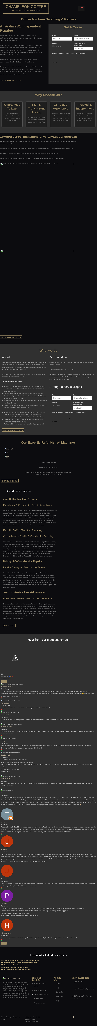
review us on (5, 679)
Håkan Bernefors (6, 933)
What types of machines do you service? (14, 967)
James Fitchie (5, 879)
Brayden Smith (5, 755)
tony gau (3, 741)
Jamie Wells (5, 849)
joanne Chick (5, 715)
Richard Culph (5, 703)
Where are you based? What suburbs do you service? (19, 962)
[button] (63, 8)
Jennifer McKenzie (7, 686)
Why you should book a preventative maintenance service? (20, 960)
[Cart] (81, 8)
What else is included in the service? (13, 965)
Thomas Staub (5, 778)
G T (2, 793)
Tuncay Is (4, 822)
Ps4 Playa (4, 903)
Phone (54, 43)
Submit (54, 62)
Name (54, 35)
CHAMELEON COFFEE (26, 6)
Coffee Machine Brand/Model (79, 44)
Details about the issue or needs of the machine (69, 53)
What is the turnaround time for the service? (16, 969)
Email (76, 35)
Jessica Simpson (6, 727)
